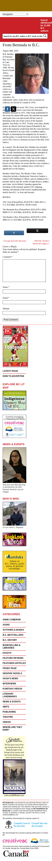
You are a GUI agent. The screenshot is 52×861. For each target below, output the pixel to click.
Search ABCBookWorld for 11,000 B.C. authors (46, 25)
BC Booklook (26, 5)
